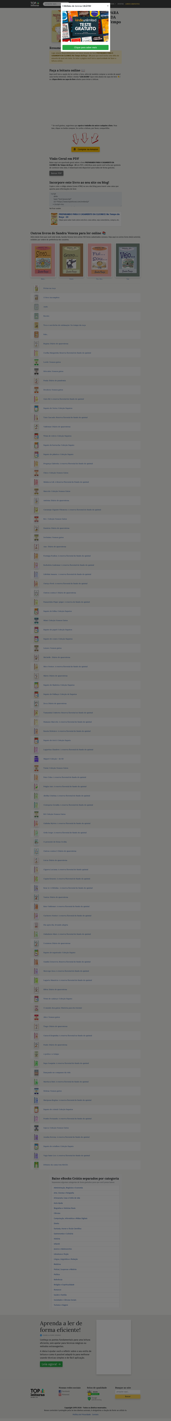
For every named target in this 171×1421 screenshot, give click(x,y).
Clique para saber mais (85, 47)
